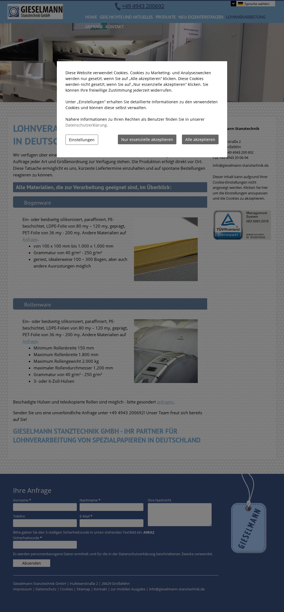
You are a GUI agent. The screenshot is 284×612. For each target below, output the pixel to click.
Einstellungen (82, 139)
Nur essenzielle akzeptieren (147, 139)
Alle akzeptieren (200, 139)
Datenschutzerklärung (86, 125)
